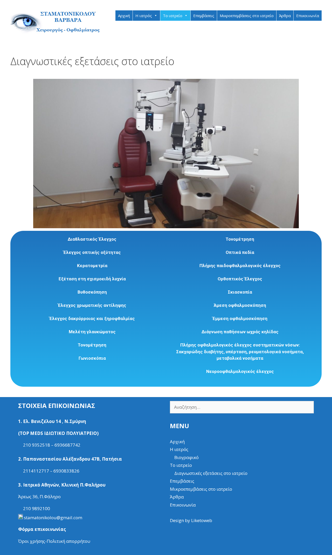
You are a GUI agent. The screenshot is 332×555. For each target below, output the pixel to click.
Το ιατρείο (172, 15)
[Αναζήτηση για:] (242, 407)
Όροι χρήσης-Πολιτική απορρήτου (54, 541)
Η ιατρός (143, 15)
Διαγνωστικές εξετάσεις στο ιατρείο (210, 473)
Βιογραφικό (186, 457)
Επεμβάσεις (203, 15)
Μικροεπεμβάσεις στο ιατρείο (247, 15)
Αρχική (124, 15)
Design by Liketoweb (191, 520)
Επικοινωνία (307, 15)
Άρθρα (285, 15)
